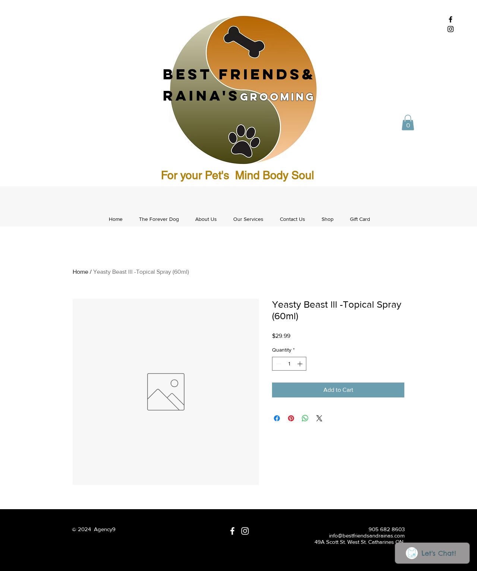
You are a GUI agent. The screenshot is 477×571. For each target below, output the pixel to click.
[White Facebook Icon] (232, 531)
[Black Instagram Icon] (450, 29)
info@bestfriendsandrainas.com (367, 535)
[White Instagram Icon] (245, 531)
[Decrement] (277, 363)
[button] (407, 122)
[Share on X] (319, 418)
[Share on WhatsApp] (305, 418)
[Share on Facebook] (276, 418)
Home (80, 272)
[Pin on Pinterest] (291, 418)
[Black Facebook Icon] (450, 19)
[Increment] (300, 363)
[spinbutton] (289, 363)
